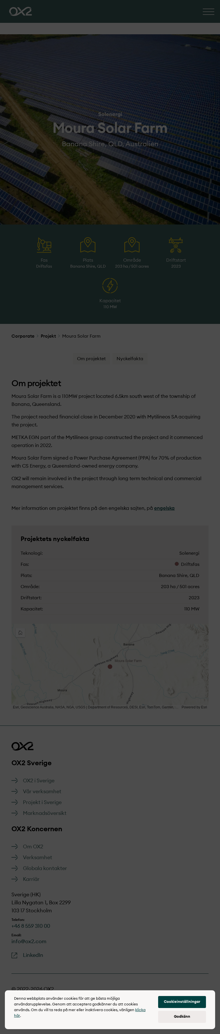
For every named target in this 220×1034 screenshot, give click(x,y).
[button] (182, 1002)
